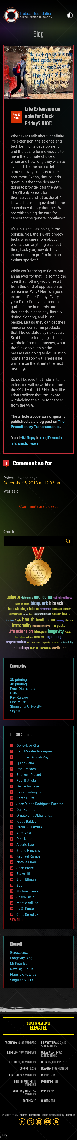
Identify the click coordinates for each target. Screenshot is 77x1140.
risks (38, 642)
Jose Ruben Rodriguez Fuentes (39, 804)
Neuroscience (20, 638)
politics (29, 637)
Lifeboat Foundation (29, 1115)
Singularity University (26, 706)
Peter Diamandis (22, 689)
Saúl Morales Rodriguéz (34, 751)
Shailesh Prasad (28, 775)
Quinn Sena (25, 763)
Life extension (20, 631)
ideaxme (69, 620)
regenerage (55, 637)
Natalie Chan (26, 862)
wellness (59, 648)
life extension (55, 438)
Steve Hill (23, 874)
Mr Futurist (18, 963)
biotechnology (18, 609)
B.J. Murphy (28, 438)
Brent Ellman (26, 879)
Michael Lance (27, 891)
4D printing (18, 684)
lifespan (40, 631)
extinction (56, 614)
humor (42, 438)
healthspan (45, 620)
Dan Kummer (26, 810)
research (31, 642)
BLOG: (44, 1062)
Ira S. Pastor (25, 909)
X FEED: (13, 1062)
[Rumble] (56, 1121)
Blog (38, 35)
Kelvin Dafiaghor (29, 792)
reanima (39, 637)
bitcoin (34, 609)
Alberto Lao (25, 845)
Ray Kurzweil (20, 697)
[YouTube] (47, 1121)
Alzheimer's (27, 598)
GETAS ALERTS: (49, 1053)
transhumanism (40, 648)
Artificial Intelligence (62, 598)
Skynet (15, 711)
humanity (60, 621)
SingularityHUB (21, 980)
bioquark (39, 604)
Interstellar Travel (41, 626)
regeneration (16, 642)
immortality (21, 625)
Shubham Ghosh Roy (32, 757)
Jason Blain (25, 897)
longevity (56, 631)
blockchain (45, 609)
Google (18, 620)
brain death (57, 609)
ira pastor (59, 625)
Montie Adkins (27, 903)
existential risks (42, 614)
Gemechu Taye (27, 786)
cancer (67, 609)
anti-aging (43, 597)
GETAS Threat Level (38, 1027)
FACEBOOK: (11, 1043)
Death (31, 614)
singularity (45, 642)
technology (20, 648)
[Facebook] (22, 1121)
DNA (13, 693)
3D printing (18, 680)
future (66, 614)
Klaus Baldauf (27, 821)
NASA (68, 632)
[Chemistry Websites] (38, 567)
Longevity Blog (21, 958)
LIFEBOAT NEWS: (50, 1043)
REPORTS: (46, 1075)
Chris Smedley (27, 915)
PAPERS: (46, 1091)
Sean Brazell (25, 868)
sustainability (66, 642)
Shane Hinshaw (28, 851)
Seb (19, 885)
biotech (56, 604)
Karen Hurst (25, 798)
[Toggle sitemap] (61, 15)
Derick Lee (24, 839)
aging (11, 597)
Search (68, 541)
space (55, 642)
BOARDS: (46, 1069)
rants (13, 443)
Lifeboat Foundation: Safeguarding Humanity (27, 15)
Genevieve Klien (28, 745)
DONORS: (24, 1069)
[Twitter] (30, 1121)
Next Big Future (21, 969)
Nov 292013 (17, 116)
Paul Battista (26, 780)
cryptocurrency (15, 614)
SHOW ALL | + (16, 920)
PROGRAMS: (47, 1082)
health (28, 620)
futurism (10, 620)
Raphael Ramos (28, 856)
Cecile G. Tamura (29, 827)
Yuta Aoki (23, 833)
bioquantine (22, 604)
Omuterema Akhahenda (34, 815)
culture (25, 614)
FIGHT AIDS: (15, 1075)
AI (18, 598)
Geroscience (19, 953)
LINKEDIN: (12, 1053)
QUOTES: (45, 1101)
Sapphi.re (70, 1115)
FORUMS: (28, 1101)
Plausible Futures (23, 974)
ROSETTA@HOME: (22, 1091)
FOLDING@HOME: (23, 1082)
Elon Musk (18, 702)
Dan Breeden (26, 769)
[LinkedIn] (39, 1121)
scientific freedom (28, 443)
